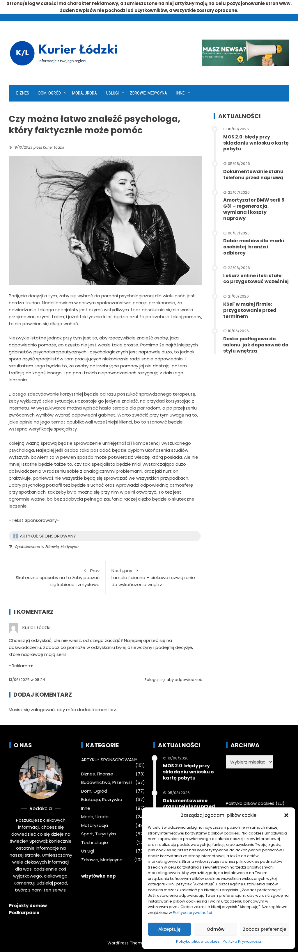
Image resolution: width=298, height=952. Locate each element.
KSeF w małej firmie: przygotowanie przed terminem (249, 310)
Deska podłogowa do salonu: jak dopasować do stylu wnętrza (255, 344)
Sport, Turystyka (98, 834)
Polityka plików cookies (198, 941)
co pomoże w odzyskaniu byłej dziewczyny (106, 647)
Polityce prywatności (192, 912)
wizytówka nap (98, 876)
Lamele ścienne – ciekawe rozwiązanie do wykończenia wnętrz (153, 577)
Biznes (22, 93)
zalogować (43, 710)
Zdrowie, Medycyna (148, 93)
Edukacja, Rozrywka (101, 799)
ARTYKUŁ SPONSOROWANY (109, 760)
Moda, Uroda (84, 93)
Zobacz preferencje (264, 929)
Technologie (94, 843)
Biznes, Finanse (97, 774)
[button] (286, 815)
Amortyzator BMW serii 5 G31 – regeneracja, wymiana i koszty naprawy (253, 209)
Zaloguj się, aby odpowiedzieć (173, 679)
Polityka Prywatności (242, 941)
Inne (180, 93)
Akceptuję (169, 929)
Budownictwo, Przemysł (106, 782)
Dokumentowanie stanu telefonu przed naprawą (253, 174)
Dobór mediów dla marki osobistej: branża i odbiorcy (253, 246)
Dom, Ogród (49, 93)
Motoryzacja (94, 825)
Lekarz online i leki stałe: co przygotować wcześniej (256, 278)
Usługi (112, 93)
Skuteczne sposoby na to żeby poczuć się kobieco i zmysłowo (58, 577)
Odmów (215, 929)
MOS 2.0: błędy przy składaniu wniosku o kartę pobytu (256, 143)
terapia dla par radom (136, 408)
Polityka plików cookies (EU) (255, 803)
